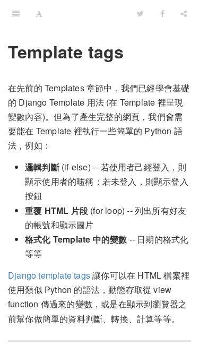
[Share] (183, 13)
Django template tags (49, 275)
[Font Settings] (39, 13)
